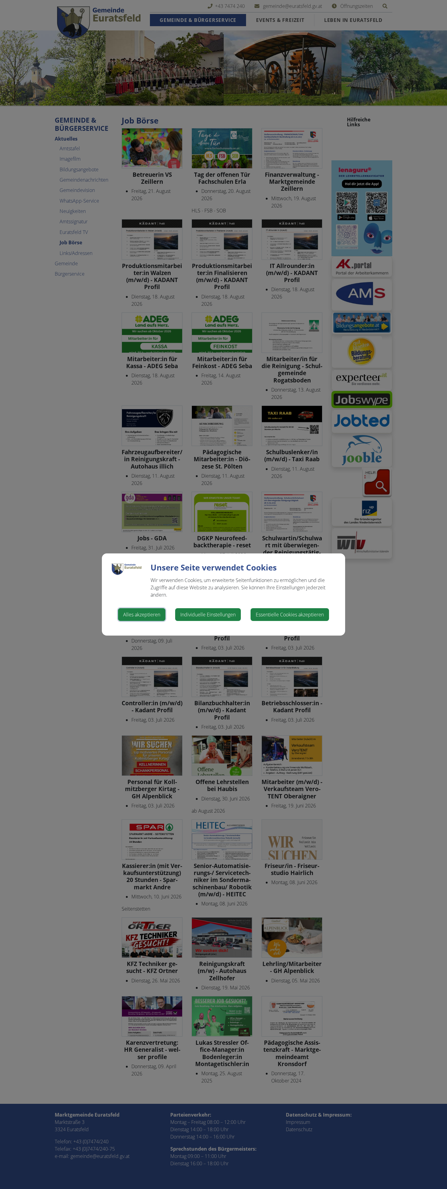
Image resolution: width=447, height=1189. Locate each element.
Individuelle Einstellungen (208, 614)
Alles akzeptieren (141, 614)
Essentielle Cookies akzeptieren (290, 614)
